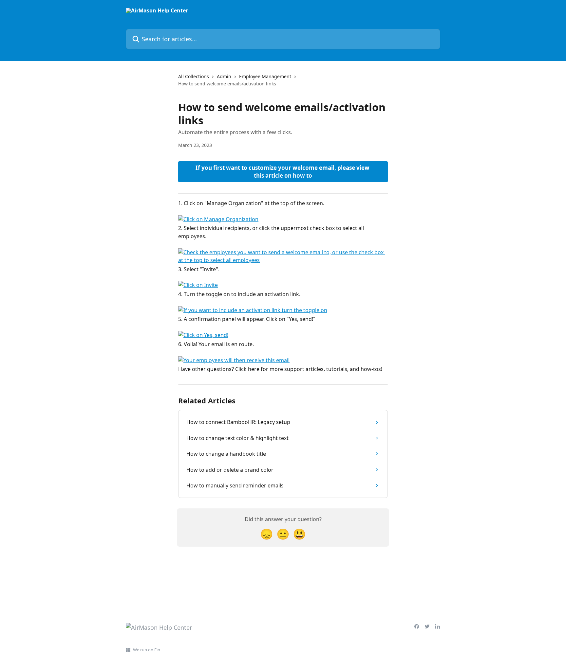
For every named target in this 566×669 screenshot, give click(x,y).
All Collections (193, 76)
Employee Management (265, 76)
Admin (224, 76)
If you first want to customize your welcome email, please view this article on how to (283, 171)
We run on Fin (146, 650)
